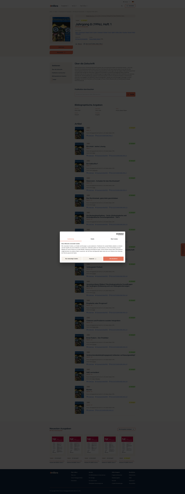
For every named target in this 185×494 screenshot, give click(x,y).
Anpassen (91, 258)
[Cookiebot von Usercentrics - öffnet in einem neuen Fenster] (117, 234)
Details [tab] (92, 239)
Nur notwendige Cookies (71, 258)
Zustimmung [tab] (71, 239)
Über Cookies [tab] (114, 239)
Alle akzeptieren (113, 258)
